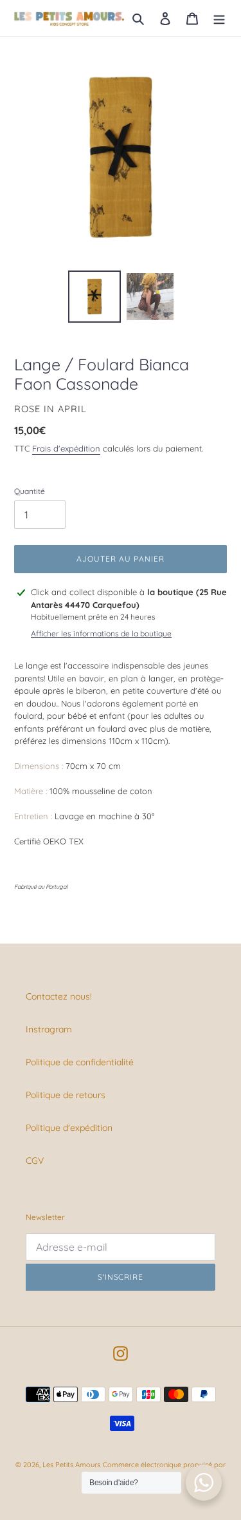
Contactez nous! (59, 996)
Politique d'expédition (69, 1128)
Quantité (29, 491)
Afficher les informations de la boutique (101, 633)
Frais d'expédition (66, 448)
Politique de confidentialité (80, 1062)
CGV (35, 1160)
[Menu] (219, 18)
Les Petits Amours (71, 1464)
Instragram (49, 1029)
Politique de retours (65, 1095)
